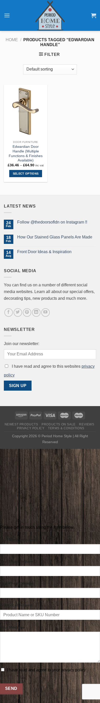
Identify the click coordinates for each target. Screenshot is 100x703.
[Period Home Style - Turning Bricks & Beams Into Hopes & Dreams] (50, 15)
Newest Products (21, 424)
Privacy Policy (31, 428)
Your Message (12, 627)
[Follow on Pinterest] (27, 312)
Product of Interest (16, 605)
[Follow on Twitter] (18, 312)
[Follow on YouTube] (45, 312)
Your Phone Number (17, 583)
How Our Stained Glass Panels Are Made (54, 237)
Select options (26, 173)
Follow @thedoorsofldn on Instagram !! (52, 222)
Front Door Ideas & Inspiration (44, 252)
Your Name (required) (18, 539)
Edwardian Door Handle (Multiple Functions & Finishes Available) (26, 153)
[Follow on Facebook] (8, 312)
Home (12, 40)
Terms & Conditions (66, 428)
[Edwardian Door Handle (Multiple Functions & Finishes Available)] (25, 111)
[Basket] (93, 15)
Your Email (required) (18, 561)
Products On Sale (59, 424)
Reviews (86, 424)
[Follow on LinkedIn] (36, 312)
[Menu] (7, 15)
